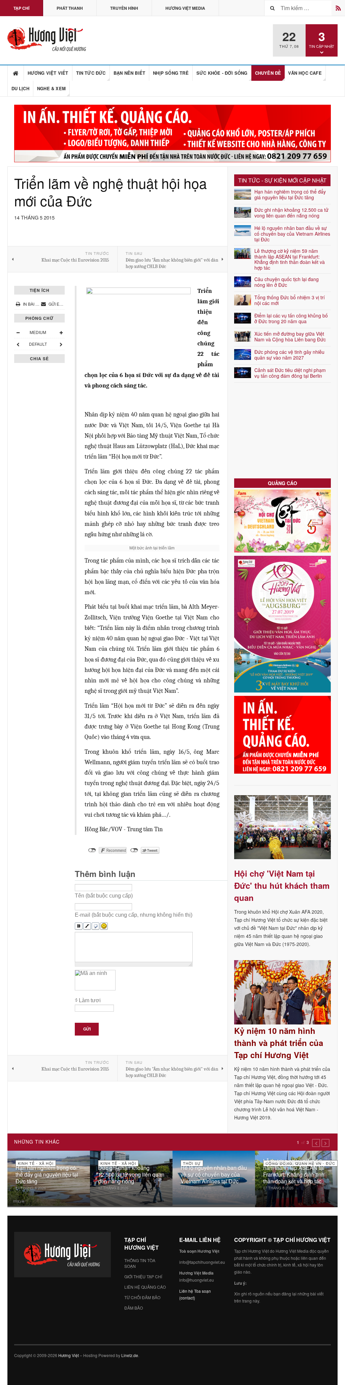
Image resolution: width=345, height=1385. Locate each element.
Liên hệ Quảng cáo (145, 1287)
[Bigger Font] (61, 332)
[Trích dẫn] (95, 926)
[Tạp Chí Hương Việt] (48, 39)
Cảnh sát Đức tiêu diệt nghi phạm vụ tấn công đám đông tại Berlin (290, 373)
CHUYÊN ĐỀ (268, 73)
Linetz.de (129, 1355)
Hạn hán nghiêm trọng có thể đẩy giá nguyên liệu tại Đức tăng (290, 194)
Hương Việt (68, 1355)
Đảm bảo (133, 1308)
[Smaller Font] (18, 332)
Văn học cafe (304, 73)
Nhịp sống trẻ (171, 73)
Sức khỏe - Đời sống (222, 73)
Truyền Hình (124, 8)
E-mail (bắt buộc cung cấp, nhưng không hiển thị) (133, 915)
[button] (316, 1143)
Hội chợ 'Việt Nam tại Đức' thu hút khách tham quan (282, 885)
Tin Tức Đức (91, 73)
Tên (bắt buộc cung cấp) (104, 896)
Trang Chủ (16, 73)
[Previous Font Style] (18, 344)
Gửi (87, 1029)
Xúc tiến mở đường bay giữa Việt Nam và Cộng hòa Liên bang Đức (290, 336)
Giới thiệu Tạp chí (143, 1276)
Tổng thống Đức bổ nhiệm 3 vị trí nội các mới (289, 300)
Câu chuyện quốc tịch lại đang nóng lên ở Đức (286, 282)
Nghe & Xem (51, 88)
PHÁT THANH (70, 8)
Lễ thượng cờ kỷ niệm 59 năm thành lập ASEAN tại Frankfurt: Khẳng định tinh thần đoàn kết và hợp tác (289, 259)
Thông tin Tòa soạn (139, 1263)
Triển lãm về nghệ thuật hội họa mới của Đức (110, 191)
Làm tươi (90, 1000)
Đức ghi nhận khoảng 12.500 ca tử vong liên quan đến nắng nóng (291, 212)
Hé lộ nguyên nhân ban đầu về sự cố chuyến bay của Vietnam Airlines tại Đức (292, 234)
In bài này (33, 304)
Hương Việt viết (48, 73)
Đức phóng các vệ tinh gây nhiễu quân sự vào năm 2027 (289, 354)
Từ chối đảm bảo (142, 1297)
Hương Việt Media (185, 8)
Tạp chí (21, 8)
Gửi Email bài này (66, 304)
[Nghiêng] (87, 926)
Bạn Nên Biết (129, 73)
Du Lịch (20, 88)
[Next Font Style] (61, 344)
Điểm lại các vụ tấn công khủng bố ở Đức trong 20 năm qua (291, 318)
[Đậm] (79, 926)
